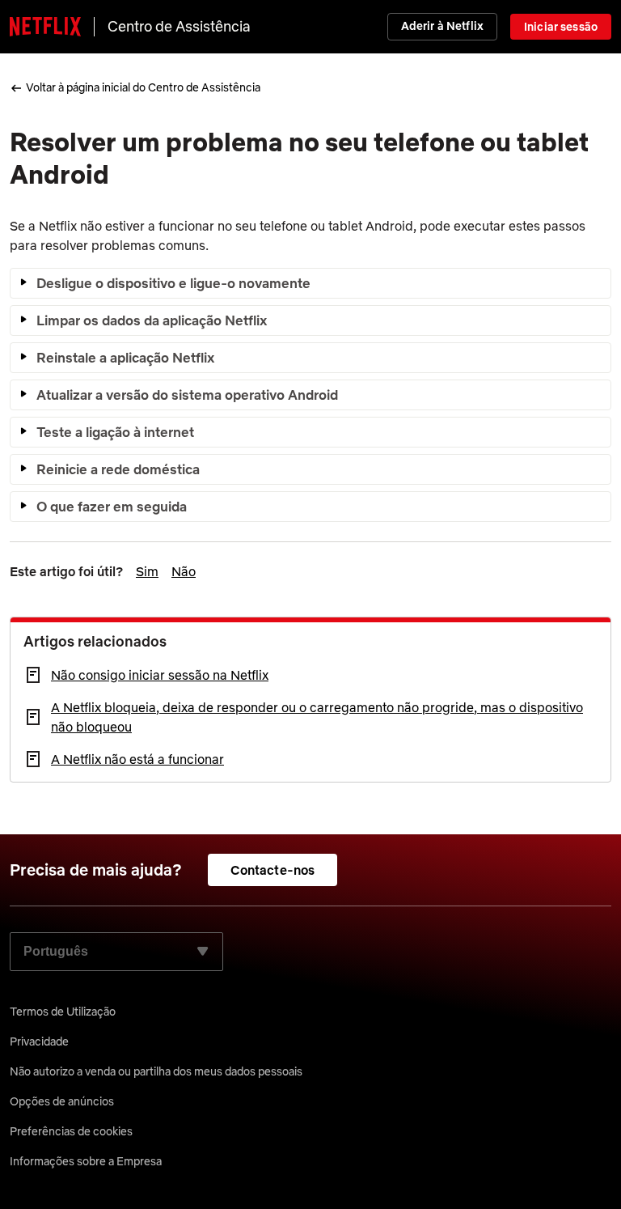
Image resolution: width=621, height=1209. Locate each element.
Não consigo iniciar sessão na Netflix (159, 675)
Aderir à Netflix (442, 26)
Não (183, 571)
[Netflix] (45, 27)
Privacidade (39, 1041)
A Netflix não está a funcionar (137, 759)
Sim (147, 571)
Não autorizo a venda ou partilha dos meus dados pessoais (156, 1071)
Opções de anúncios (62, 1101)
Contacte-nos (272, 870)
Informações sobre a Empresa (86, 1161)
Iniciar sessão (561, 26)
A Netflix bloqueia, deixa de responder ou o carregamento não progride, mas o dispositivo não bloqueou (317, 717)
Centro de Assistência (179, 26)
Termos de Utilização (63, 1011)
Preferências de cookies (71, 1131)
